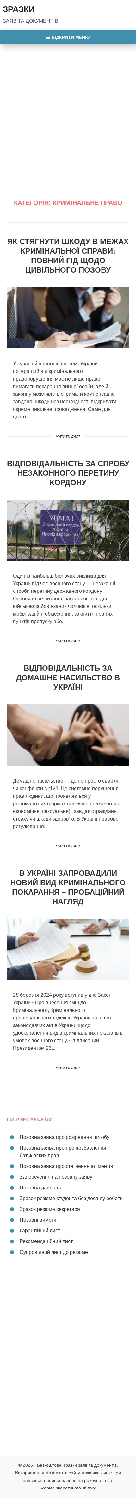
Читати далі (68, 436)
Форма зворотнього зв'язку (68, 1487)
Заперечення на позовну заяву (56, 1177)
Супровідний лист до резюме (54, 1252)
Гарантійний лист (40, 1230)
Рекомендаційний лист (46, 1241)
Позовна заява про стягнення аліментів (66, 1166)
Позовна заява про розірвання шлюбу (64, 1137)
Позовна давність (40, 1187)
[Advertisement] (68, 115)
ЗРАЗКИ (19, 9)
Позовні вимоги (38, 1220)
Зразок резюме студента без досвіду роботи (71, 1198)
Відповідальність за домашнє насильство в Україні (68, 677)
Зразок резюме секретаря (50, 1209)
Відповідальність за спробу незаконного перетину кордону (68, 473)
